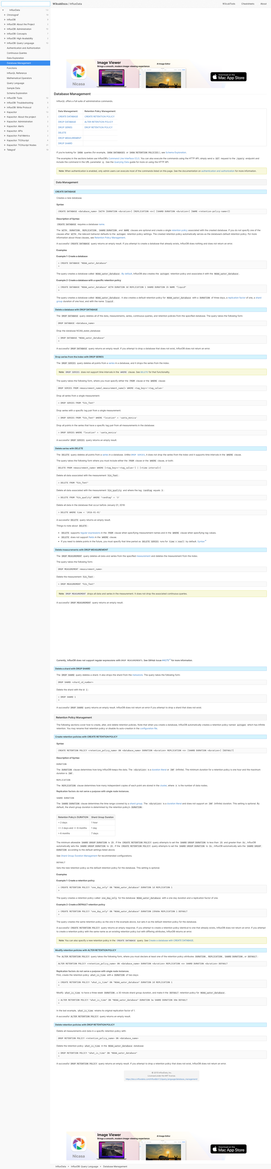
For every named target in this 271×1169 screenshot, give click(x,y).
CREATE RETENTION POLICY (99, 116)
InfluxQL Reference (17, 73)
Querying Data (121, 162)
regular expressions (90, 532)
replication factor (236, 297)
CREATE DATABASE (68, 116)
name (101, 224)
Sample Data (13, 88)
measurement (144, 556)
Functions (12, 68)
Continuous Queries (17, 53)
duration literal (159, 769)
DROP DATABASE (67, 121)
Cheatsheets (247, 3)
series (112, 363)
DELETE (62, 132)
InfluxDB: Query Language (84, 1166)
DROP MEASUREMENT (69, 138)
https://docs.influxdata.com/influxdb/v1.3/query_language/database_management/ (161, 1079)
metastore (137, 675)
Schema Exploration (17, 93)
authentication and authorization (217, 171)
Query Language (15, 83)
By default (127, 273)
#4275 (165, 660)
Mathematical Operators (19, 78)
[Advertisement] (148, 35)
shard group (136, 803)
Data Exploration (15, 58)
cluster (163, 785)
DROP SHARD (65, 143)
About (263, 3)
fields (91, 537)
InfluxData (61, 1166)
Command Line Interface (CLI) (124, 158)
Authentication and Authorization (23, 48)
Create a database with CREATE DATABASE (171, 940)
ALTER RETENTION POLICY (99, 121)
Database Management (19, 63)
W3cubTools (229, 3)
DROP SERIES (65, 127)
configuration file (148, 728)
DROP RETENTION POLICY (98, 127)
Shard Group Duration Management (79, 855)
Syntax (201, 541)
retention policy (180, 230)
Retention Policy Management (110, 237)
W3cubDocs (60, 3)
